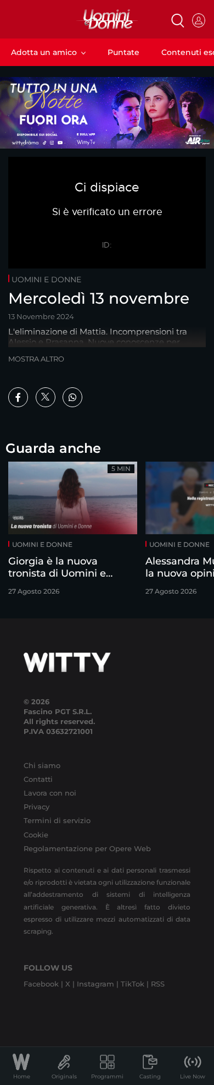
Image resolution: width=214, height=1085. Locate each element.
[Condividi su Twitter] (45, 397)
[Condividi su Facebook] (18, 397)
